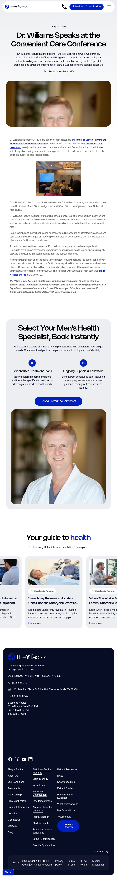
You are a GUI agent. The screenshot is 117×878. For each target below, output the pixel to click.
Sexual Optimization (44, 838)
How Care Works (17, 800)
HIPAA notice (83, 863)
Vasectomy (39, 785)
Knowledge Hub (66, 782)
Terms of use (71, 863)
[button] (108, 7)
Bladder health (41, 823)
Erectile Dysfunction (44, 845)
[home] (16, 7)
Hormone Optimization (40, 793)
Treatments (14, 788)
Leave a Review (68, 825)
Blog (10, 832)
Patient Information (18, 807)
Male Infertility (40, 778)
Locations (13, 813)
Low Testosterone (42, 801)
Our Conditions (16, 782)
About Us (13, 775)
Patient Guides (65, 788)
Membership (15, 794)
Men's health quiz (67, 810)
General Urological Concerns (43, 809)
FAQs (60, 775)
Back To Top (102, 852)
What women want (67, 804)
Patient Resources (67, 769)
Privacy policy (59, 863)
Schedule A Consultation (87, 6)
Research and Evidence (65, 796)
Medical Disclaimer (98, 863)
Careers (12, 826)
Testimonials (64, 816)
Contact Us (14, 819)
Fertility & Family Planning (42, 771)
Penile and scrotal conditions (42, 831)
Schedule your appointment (58, 401)
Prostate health (41, 816)
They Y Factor (15, 769)
